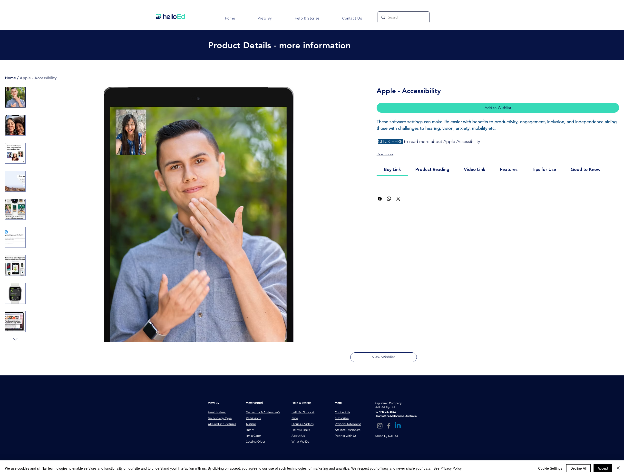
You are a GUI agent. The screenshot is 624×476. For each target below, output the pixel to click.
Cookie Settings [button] (550, 468)
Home (10, 78)
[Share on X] (398, 199)
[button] (264, 18)
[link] (392, 169)
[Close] (618, 468)
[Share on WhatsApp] (389, 199)
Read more (385, 154)
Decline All (578, 468)
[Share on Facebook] (380, 199)
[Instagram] (379, 425)
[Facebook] (388, 425)
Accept (603, 468)
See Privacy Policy (447, 468)
